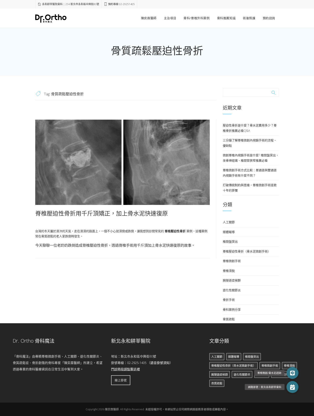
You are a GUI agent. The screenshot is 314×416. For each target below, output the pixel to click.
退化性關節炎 (232, 290)
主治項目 (170, 18)
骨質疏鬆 (229, 319)
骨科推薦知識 (226, 18)
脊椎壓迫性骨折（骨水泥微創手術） (247, 251)
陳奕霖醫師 (149, 18)
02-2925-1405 (136, 363)
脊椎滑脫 (229, 271)
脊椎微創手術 (232, 261)
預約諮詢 (269, 18)
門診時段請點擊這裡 (125, 369)
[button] (292, 387)
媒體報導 (229, 232)
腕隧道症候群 (232, 280)
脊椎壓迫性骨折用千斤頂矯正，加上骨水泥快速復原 (101, 213)
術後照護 (249, 18)
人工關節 (229, 222)
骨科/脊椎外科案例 (196, 18)
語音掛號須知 (160, 363)
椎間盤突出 (230, 241)
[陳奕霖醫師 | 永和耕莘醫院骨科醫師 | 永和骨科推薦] (50, 18)
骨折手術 (229, 300)
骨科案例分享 (232, 309)
